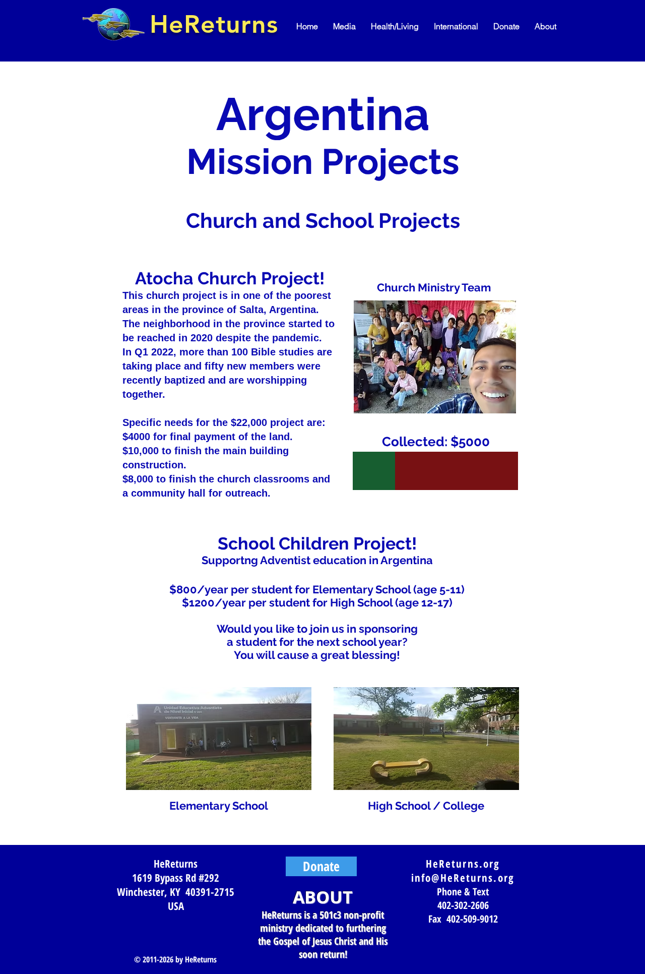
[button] (344, 26)
